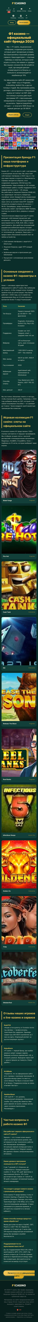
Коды (29, 11)
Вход (12, 22)
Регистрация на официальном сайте (21, 1274)
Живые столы (21, 11)
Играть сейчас (13, 114)
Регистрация (23, 22)
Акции (9, 10)
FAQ (14, 11)
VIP (26, 18)
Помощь (13, 18)
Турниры (21, 18)
